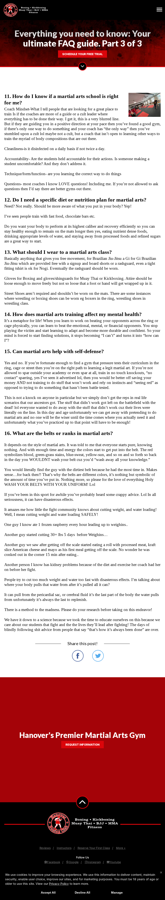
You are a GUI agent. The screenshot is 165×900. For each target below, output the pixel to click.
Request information (82, 744)
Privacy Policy (59, 883)
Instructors (64, 848)
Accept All (48, 892)
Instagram (94, 862)
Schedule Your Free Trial (82, 54)
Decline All (82, 892)
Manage (117, 892)
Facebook (53, 862)
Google (74, 862)
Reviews (45, 848)
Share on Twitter (98, 655)
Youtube (115, 862)
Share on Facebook (77, 655)
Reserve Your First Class (94, 848)
